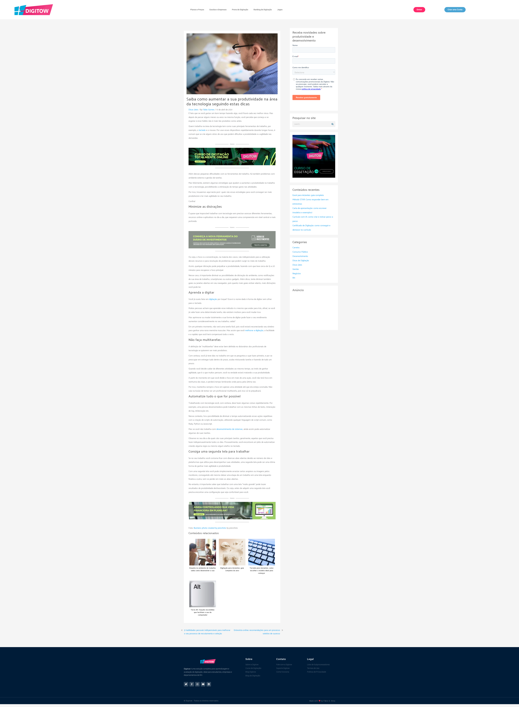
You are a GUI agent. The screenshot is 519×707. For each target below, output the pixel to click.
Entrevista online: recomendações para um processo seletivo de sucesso (257, 632)
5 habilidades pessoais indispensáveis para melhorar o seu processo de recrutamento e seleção (207, 632)
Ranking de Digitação (263, 10)
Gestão (295, 269)
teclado (202, 130)
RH (293, 278)
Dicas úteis (193, 110)
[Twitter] (186, 684)
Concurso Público (300, 252)
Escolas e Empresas (218, 10)
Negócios (296, 273)
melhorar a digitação (254, 330)
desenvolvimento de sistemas (229, 429)
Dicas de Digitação (300, 260)
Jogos (279, 10)
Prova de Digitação (240, 10)
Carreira (295, 247)
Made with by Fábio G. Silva (322, 701)
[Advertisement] (313, 310)
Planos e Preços (197, 10)
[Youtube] (203, 684)
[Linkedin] (209, 684)
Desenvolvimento (300, 256)
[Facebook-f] (191, 684)
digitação (213, 299)
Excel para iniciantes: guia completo (308, 195)
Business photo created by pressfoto (210, 528)
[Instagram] (197, 684)
